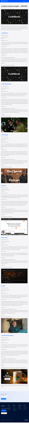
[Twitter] (27, 420)
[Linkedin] (25, 420)
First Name (2, 394)
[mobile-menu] (27, 1)
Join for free (3, 398)
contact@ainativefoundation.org (5, 408)
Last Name (4, 394)
